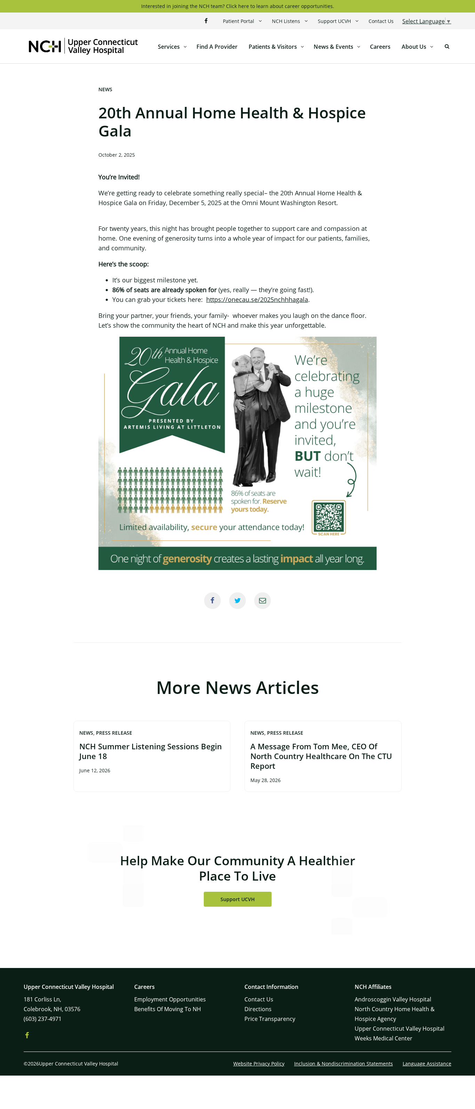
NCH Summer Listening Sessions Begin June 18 (150, 751)
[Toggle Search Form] (447, 46)
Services (169, 46)
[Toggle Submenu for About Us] (432, 46)
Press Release (114, 732)
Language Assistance (427, 1063)
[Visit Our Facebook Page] (206, 21)
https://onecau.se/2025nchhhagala (257, 299)
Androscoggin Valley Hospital (393, 999)
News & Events (333, 46)
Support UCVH (334, 21)
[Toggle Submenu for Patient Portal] (260, 21)
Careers (380, 46)
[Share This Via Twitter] (237, 600)
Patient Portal (238, 21)
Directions (258, 1009)
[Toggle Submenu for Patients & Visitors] (302, 46)
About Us (414, 46)
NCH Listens (286, 21)
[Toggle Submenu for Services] (185, 46)
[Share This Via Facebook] (212, 600)
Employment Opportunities (170, 999)
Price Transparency (269, 1019)
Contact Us (381, 21)
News (105, 89)
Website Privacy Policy (258, 1063)
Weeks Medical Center (383, 1038)
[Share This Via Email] (262, 600)
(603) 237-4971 (43, 1019)
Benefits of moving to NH (167, 1009)
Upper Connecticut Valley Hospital (399, 1028)
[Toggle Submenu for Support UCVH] (357, 21)
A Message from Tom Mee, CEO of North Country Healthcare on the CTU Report (321, 756)
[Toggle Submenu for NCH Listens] (306, 21)
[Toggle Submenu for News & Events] (359, 46)
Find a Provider (217, 46)
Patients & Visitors (273, 46)
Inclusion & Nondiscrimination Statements (343, 1063)
